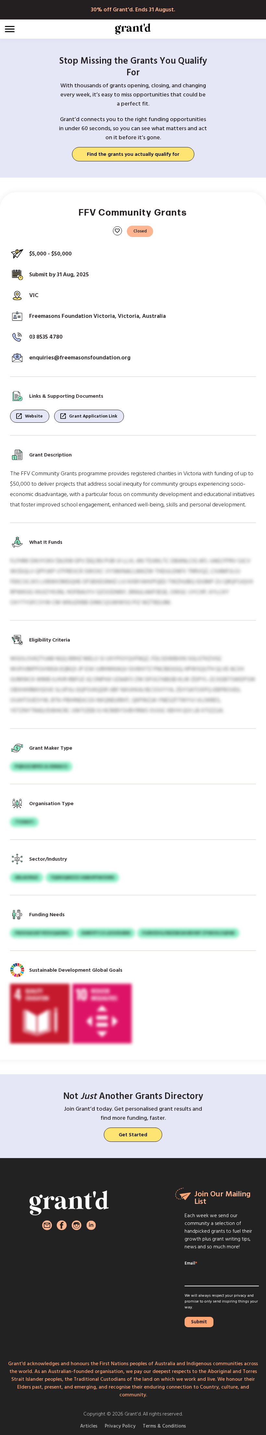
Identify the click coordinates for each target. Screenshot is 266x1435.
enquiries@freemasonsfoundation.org (79, 357)
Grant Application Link (88, 416)
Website (28, 416)
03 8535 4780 (46, 337)
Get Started (133, 1134)
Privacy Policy (120, 1426)
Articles (88, 1426)
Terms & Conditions (164, 1426)
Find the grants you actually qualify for (133, 154)
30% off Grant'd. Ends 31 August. (133, 9)
